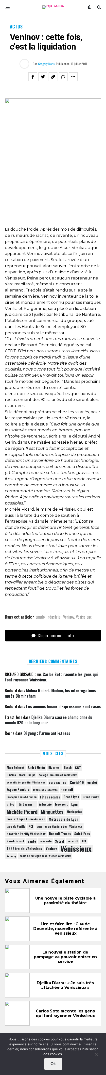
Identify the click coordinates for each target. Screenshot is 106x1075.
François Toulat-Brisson (21, 797)
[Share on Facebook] (32, 76)
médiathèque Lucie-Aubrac (26, 819)
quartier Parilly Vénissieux (26, 833)
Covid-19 (77, 782)
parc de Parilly (16, 826)
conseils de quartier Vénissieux (26, 782)
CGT (78, 767)
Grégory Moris (46, 64)
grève (10, 804)
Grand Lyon (71, 797)
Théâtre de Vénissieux (24, 848)
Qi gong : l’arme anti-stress (46, 733)
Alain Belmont (15, 767)
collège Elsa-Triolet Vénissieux (58, 775)
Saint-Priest (15, 841)
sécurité (73, 841)
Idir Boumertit (26, 804)
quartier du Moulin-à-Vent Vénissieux (59, 826)
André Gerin (36, 767)
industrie (45, 804)
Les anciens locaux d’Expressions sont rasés (63, 706)
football (67, 789)
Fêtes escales (50, 797)
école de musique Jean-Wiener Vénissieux (45, 856)
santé (32, 841)
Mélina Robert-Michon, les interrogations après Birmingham (50, 693)
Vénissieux (83, 617)
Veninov (68, 617)
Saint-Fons (82, 833)
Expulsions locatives (45, 790)
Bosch (67, 767)
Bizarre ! (54, 767)
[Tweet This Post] (42, 76)
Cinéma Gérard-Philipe (21, 775)
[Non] (96, 1055)
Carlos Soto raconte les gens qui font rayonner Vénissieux (51, 677)
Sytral (59, 841)
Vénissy (11, 856)
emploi (92, 782)
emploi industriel (48, 617)
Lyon (74, 804)
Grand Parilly (91, 797)
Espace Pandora (18, 789)
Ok (53, 1064)
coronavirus (57, 782)
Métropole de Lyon (63, 819)
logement (61, 804)
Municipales (74, 812)
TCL (84, 841)
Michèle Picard (22, 812)
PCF (31, 826)
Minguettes (52, 812)
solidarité (45, 841)
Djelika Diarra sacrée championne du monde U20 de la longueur (48, 720)
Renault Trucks (60, 833)
